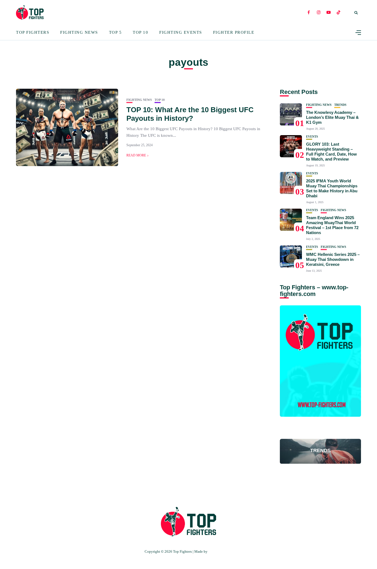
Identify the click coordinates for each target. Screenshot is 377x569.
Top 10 (140, 32)
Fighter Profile (233, 32)
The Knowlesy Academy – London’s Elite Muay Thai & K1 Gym (332, 117)
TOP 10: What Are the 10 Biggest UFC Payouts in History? (190, 114)
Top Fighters (32, 32)
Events (312, 136)
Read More (136, 155)
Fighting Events (180, 32)
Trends (340, 104)
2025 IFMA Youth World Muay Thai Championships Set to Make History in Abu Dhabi (331, 188)
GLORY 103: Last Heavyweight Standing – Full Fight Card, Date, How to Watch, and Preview (331, 151)
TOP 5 (115, 32)
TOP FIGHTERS (220, 551)
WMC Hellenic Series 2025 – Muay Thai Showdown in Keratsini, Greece (333, 259)
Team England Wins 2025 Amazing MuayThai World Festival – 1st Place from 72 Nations (332, 225)
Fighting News (79, 32)
